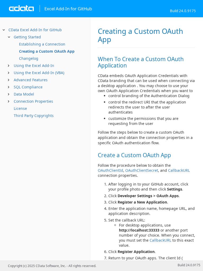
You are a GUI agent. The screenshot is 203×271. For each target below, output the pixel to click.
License (20, 108)
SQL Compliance (28, 86)
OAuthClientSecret (141, 170)
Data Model (24, 94)
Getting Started (27, 36)
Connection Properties (33, 101)
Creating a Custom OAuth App (47, 51)
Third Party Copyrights (34, 115)
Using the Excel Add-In (34, 65)
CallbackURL (179, 170)
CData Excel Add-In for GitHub (35, 29)
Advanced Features (31, 79)
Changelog (28, 58)
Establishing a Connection (42, 44)
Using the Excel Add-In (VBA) (39, 72)
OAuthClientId (110, 170)
